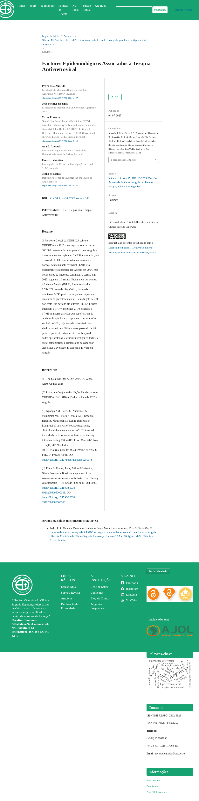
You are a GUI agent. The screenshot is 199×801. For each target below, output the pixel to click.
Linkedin (131, 594)
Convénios (97, 592)
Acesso (188, 9)
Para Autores (153, 786)
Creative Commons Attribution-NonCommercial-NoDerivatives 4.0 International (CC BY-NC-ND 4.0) (31, 628)
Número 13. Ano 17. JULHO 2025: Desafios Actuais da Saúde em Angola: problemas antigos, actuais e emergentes (95, 42)
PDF (116, 96)
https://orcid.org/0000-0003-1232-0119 (60, 141)
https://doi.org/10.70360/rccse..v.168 (69, 198)
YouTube (131, 600)
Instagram (132, 588)
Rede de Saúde (100, 586)
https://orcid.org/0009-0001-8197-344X (60, 98)
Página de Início (50, 36)
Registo (179, 9)
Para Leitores (153, 780)
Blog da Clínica (100, 598)
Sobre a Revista (70, 592)
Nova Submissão (158, 571)
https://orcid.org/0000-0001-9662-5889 (60, 186)
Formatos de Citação (123, 159)
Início (22, 5)
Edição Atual (69, 586)
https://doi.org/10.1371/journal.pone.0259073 (67, 459)
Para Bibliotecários (157, 792)
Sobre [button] (33, 5)
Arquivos (100, 5)
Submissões (47, 5)
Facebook (132, 582)
